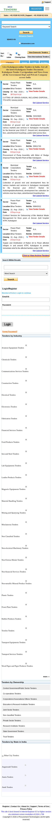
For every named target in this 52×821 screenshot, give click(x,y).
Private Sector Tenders (12, 721)
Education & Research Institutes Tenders (19, 704)
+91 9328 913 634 (41, 15)
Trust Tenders (8, 737)
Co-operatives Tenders (12, 694)
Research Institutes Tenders (14, 726)
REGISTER (36, 9)
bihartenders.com (28, 43)
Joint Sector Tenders (11, 710)
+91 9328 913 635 (16, 15)
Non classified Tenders (12, 715)
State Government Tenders (13, 731)
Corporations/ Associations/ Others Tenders (20, 699)
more (45, 677)
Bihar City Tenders (11, 755)
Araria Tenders (7, 777)
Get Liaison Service (41, 103)
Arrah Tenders (7, 787)
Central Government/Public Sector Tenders (20, 688)
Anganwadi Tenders (9, 767)
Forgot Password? (9, 332)
